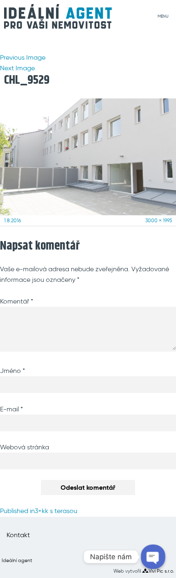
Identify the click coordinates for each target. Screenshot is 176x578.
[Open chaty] (153, 557)
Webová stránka (24, 447)
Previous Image (22, 57)
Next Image (17, 68)
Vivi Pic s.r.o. (161, 571)
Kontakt (18, 535)
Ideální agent (17, 560)
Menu (163, 16)
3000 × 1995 (158, 220)
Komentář (16, 301)
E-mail (11, 409)
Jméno (12, 371)
